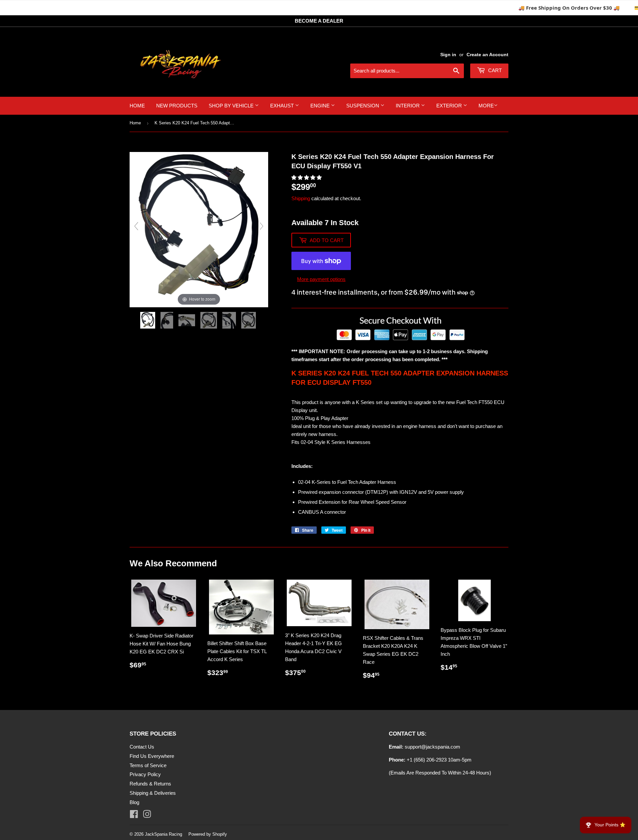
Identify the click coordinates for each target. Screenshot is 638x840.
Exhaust (282, 105)
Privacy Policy (145, 774)
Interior (408, 105)
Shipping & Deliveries (153, 793)
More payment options (321, 279)
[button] (307, 177)
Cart (494, 70)
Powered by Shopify (207, 834)
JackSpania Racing (163, 834)
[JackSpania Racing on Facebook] (134, 815)
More (486, 105)
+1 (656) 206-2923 (427, 760)
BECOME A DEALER (319, 21)
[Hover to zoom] (199, 229)
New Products (176, 105)
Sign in (448, 54)
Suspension (363, 105)
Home (137, 105)
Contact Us (142, 747)
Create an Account (487, 54)
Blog (134, 802)
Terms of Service (148, 765)
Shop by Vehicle (232, 105)
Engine (320, 105)
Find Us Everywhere (152, 756)
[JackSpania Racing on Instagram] (147, 815)
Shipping (300, 198)
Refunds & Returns (150, 783)
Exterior (449, 105)
